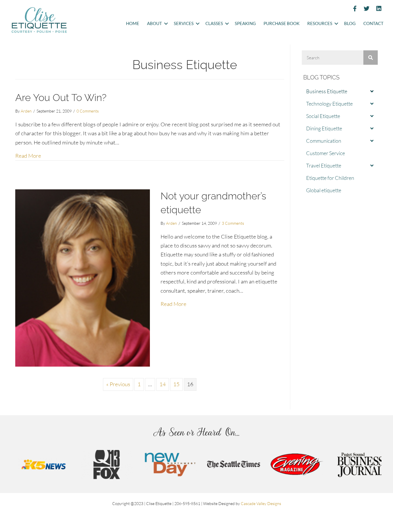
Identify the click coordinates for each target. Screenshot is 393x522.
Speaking (245, 23)
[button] (166, 24)
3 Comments (233, 223)
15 (176, 384)
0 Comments (88, 110)
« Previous (118, 384)
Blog (350, 23)
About (154, 23)
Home (132, 23)
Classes (214, 23)
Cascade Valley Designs (261, 503)
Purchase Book (281, 23)
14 (162, 384)
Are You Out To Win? (60, 97)
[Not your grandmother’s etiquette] (82, 277)
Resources (319, 23)
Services (184, 23)
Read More (28, 155)
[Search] (370, 57)
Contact (373, 23)
